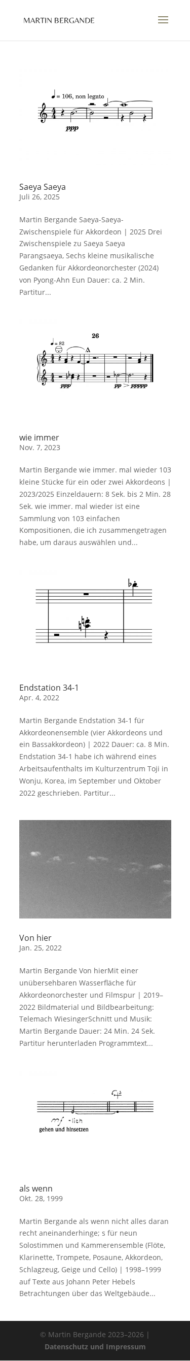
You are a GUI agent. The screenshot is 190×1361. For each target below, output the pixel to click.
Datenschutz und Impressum (95, 1346)
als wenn (36, 1188)
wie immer (39, 437)
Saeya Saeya (42, 186)
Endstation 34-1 (49, 687)
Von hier (35, 937)
